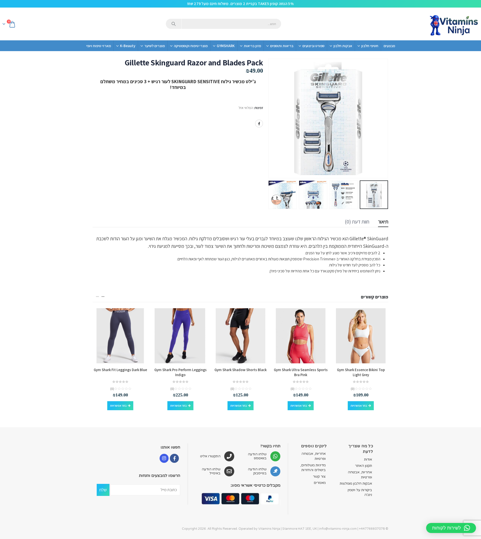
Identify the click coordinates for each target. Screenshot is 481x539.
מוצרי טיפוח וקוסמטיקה (191, 45)
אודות (368, 459)
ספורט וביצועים (313, 45)
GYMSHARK (226, 45)
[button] (382, 118)
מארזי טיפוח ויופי (98, 45)
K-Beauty (127, 45)
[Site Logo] (453, 24)
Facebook (259, 124)
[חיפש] (173, 24)
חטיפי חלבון (369, 45)
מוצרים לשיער (154, 45)
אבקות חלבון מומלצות (356, 483)
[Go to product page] (360, 335)
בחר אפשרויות (358, 405)
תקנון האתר (363, 466)
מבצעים (389, 45)
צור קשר (319, 476)
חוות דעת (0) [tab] (357, 221)
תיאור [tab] (383, 221)
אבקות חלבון (342, 45)
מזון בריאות (252, 45)
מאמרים (320, 483)
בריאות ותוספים (281, 45)
